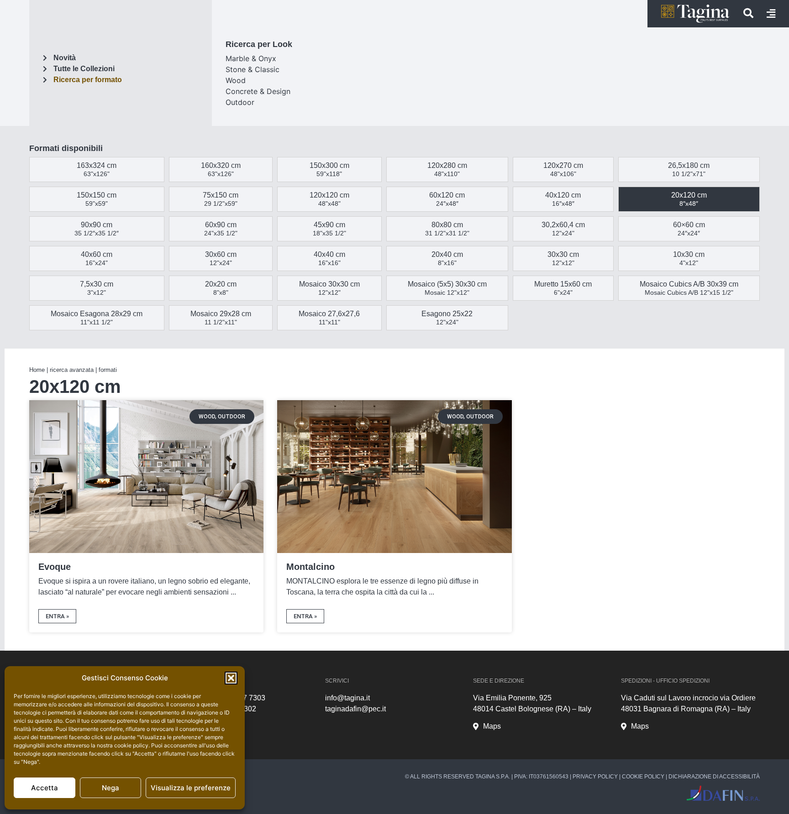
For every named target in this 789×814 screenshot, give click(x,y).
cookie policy (131, 745)
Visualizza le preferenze (191, 787)
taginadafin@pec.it (355, 709)
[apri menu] (771, 14)
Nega (110, 787)
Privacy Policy (595, 776)
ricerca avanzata (72, 369)
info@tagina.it (347, 698)
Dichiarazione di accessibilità (714, 776)
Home (37, 369)
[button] (231, 678)
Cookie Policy (643, 776)
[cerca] (748, 13)
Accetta (44, 787)
